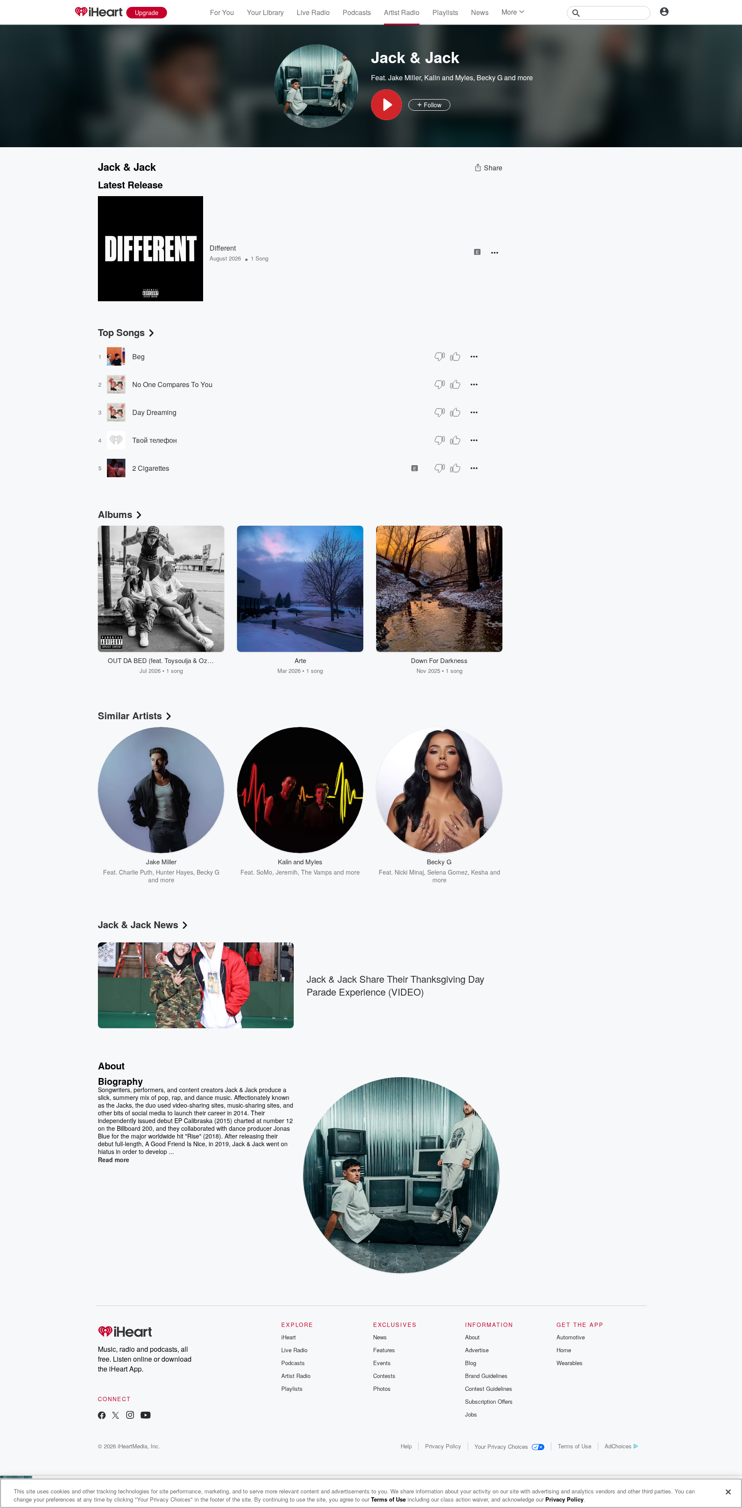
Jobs (471, 1414)
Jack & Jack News (138, 924)
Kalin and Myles (448, 77)
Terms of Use (574, 1446)
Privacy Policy (443, 1446)
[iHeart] (98, 12)
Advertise (477, 1350)
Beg (138, 356)
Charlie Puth (135, 872)
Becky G (489, 77)
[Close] (728, 1492)
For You (222, 12)
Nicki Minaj (409, 872)
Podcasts (357, 12)
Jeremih (287, 872)
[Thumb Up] (455, 356)
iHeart (288, 1337)
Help (406, 1446)
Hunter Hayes (174, 872)
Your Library (265, 12)
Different (223, 248)
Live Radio (313, 12)
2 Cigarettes (150, 468)
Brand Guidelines (486, 1376)
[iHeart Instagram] (130, 1416)
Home (563, 1350)
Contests (384, 1376)
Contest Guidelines (488, 1388)
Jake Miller (404, 77)
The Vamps (316, 872)
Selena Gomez (447, 872)
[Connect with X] (115, 1416)
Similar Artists (130, 715)
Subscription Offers (489, 1401)
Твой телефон (154, 440)
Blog (470, 1363)
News (480, 12)
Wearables (569, 1363)
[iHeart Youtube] (145, 1416)
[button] (386, 104)
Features (384, 1350)
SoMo (264, 872)
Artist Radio (402, 12)
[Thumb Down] (439, 356)
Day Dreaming (154, 412)
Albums (115, 514)
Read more (113, 1159)
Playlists (445, 12)
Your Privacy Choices (501, 1446)
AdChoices (618, 1446)
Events (382, 1363)
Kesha (479, 872)
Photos (382, 1388)
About (472, 1337)
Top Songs (121, 332)
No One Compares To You (172, 384)
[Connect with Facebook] (102, 1416)
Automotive (570, 1337)
